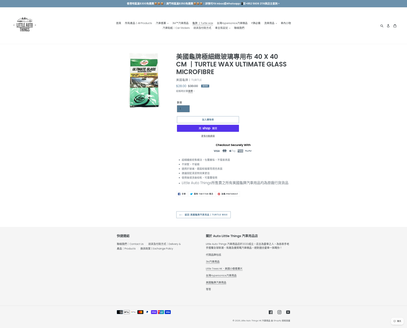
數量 (179, 102)
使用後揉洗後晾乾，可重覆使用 (199, 178)
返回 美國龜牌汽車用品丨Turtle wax (206, 214)
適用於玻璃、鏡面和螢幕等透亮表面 (202, 169)
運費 (190, 91)
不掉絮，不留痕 (191, 164)
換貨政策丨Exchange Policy (156, 248)
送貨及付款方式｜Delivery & (164, 244)
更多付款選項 (208, 136)
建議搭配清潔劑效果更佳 (196, 173)
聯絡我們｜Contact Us (130, 244)
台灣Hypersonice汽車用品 (221, 275)
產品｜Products (126, 248)
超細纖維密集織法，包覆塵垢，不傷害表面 (206, 160)
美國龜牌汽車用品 (216, 282)
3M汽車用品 (213, 261)
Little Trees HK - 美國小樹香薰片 (224, 268)
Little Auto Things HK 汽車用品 (256, 320)
